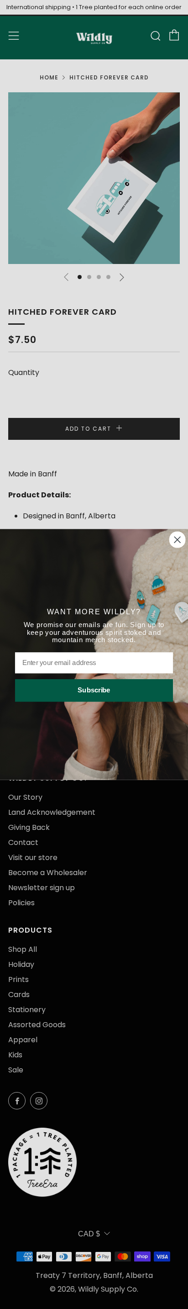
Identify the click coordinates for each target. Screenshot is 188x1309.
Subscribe (94, 690)
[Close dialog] (177, 540)
